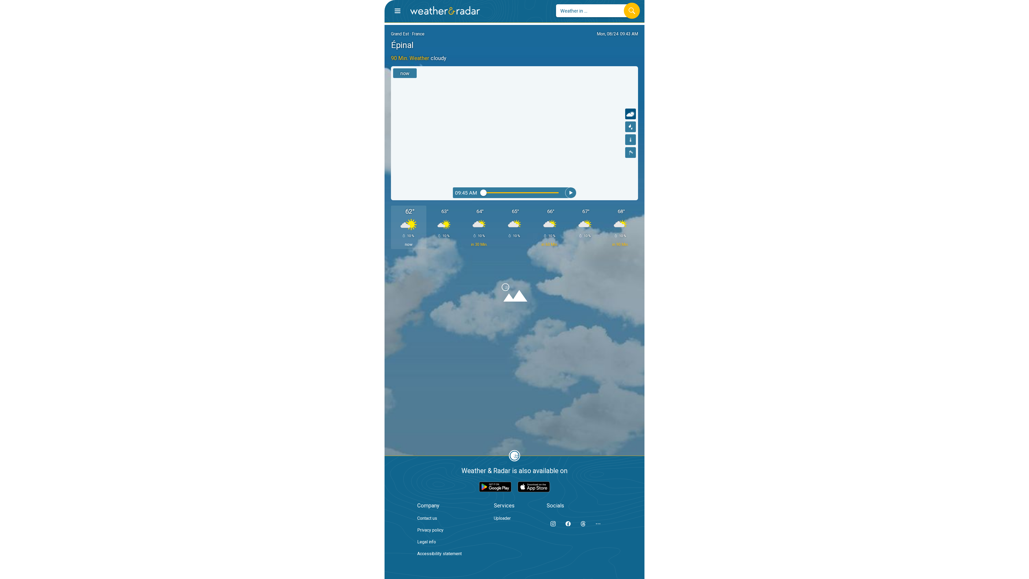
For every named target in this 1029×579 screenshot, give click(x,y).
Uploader (502, 518)
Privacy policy (430, 530)
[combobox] (594, 10)
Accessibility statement (439, 553)
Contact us (427, 518)
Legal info (426, 541)
